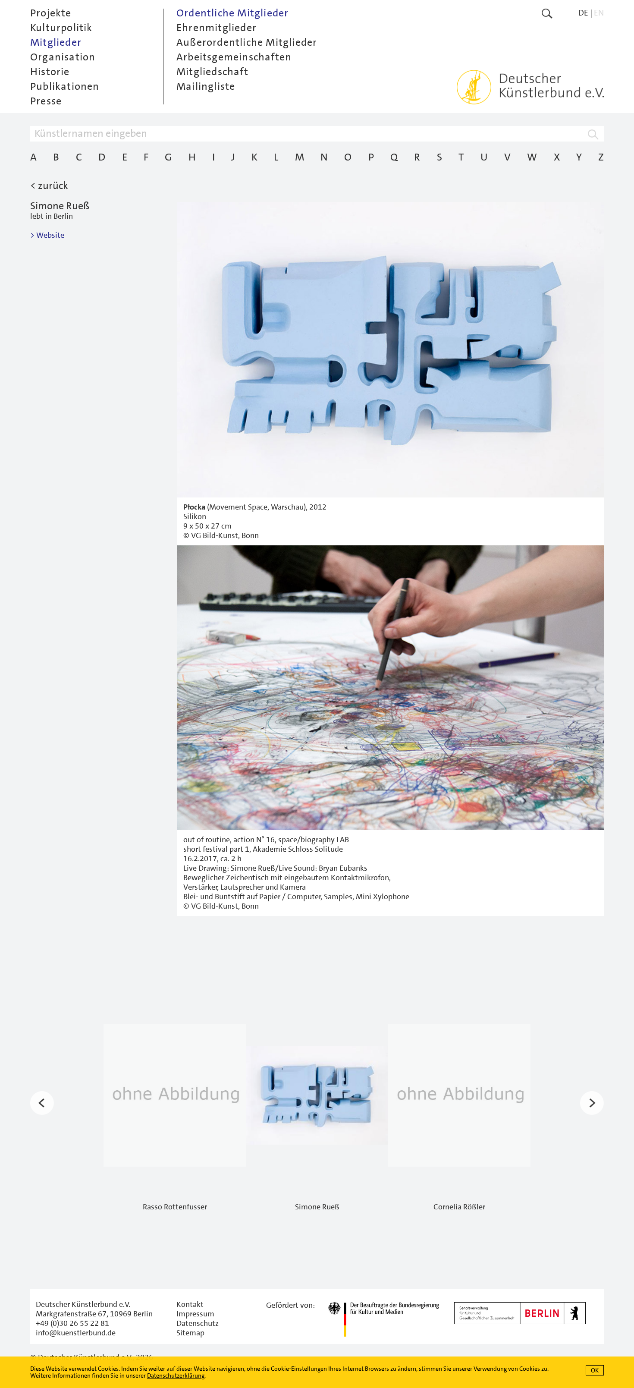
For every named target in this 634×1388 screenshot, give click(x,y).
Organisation (62, 57)
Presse (46, 101)
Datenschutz (197, 1323)
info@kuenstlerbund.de (76, 1333)
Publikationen (65, 86)
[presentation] (42, 1103)
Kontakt (190, 1304)
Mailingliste (205, 86)
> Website (47, 235)
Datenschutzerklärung (175, 1375)
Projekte (51, 13)
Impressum (195, 1314)
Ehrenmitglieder (216, 28)
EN (599, 12)
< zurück (49, 185)
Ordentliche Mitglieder (232, 13)
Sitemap (190, 1333)
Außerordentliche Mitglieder (246, 42)
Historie (50, 72)
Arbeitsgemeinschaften (234, 57)
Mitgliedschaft (212, 72)
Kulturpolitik (61, 28)
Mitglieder (56, 42)
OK (595, 1370)
